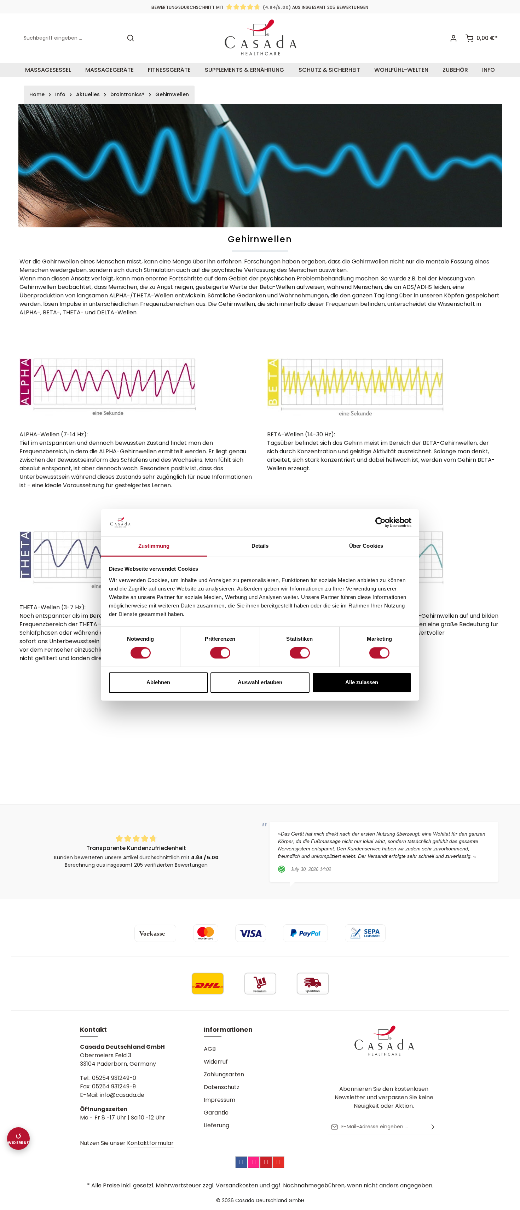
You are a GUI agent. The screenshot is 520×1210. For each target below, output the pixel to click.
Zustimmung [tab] (154, 546)
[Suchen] (130, 38)
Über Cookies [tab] (366, 546)
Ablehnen (158, 682)
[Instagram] (253, 1162)
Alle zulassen (361, 682)
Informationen (228, 1029)
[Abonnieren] (433, 1126)
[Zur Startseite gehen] (260, 38)
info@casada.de (122, 1095)
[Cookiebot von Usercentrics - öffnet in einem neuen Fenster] (380, 522)
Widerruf (216, 1062)
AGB (210, 1049)
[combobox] (71, 38)
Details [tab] (260, 546)
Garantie (216, 1113)
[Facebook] (241, 1162)
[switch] (220, 653)
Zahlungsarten (224, 1074)
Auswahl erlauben (260, 682)
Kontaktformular (150, 1143)
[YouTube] (278, 1162)
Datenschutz (221, 1087)
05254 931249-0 (114, 1078)
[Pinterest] (266, 1162)
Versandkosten (237, 1185)
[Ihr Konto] (453, 38)
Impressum (219, 1100)
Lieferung (216, 1125)
